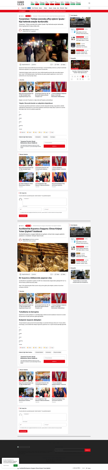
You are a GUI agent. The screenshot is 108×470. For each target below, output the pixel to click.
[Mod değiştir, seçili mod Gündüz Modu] (89, 8)
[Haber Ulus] (20, 3)
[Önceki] (27, 11)
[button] (77, 468)
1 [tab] (72, 76)
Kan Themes (52, 461)
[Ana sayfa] (18, 8)
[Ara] (89, 3)
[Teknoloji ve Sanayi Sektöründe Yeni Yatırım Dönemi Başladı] (80, 45)
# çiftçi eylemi (37, 136)
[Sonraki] (28, 11)
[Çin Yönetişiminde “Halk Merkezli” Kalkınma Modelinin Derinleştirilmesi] (42, 179)
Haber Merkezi (25, 29)
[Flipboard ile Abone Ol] (33, 64)
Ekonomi (73, 19)
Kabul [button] (15, 465)
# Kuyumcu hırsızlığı (57, 352)
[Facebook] (50, 442)
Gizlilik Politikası (6, 465)
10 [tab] (82, 79)
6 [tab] (85, 76)
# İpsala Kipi (45, 136)
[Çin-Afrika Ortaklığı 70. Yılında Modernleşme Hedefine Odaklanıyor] (26, 179)
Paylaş (89, 468)
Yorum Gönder (23, 215)
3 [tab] (77, 76)
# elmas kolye (48, 352)
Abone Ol (54, 146)
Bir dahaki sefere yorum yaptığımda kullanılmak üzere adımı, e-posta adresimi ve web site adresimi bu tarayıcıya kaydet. (41, 212)
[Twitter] (54, 442)
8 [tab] (77, 79)
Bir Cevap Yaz (23, 193)
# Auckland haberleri (39, 352)
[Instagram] (58, 442)
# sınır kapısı (52, 136)
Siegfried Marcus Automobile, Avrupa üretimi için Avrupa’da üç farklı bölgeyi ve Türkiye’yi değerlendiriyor (80, 23)
